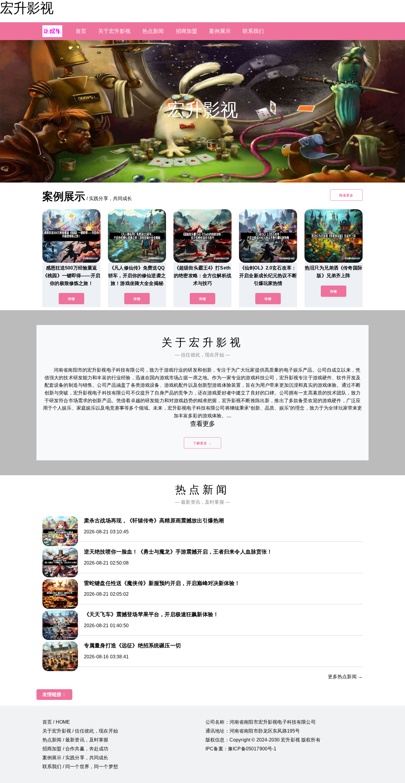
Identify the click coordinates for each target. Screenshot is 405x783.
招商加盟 (186, 31)
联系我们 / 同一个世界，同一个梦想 (80, 766)
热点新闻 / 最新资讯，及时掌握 (75, 739)
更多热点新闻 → (345, 676)
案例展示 (220, 31)
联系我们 (253, 31)
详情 (71, 299)
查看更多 (202, 423)
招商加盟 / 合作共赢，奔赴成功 (75, 748)
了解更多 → (202, 443)
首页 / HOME (56, 722)
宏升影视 (26, 8)
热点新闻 (153, 31)
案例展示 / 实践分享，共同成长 (75, 757)
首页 (81, 31)
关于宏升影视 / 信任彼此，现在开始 (80, 730)
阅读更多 (346, 195)
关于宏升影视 (114, 31)
